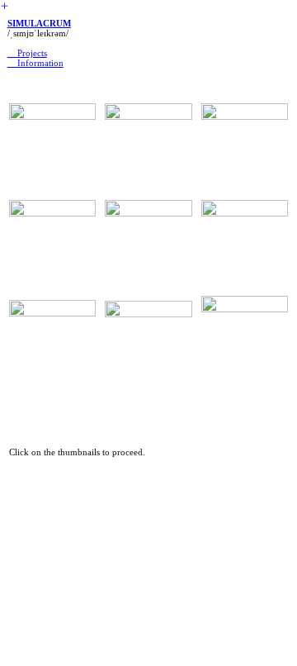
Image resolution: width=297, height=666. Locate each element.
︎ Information (35, 63)
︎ (4, 6)
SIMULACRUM (39, 23)
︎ (12, 53)
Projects (32, 53)
